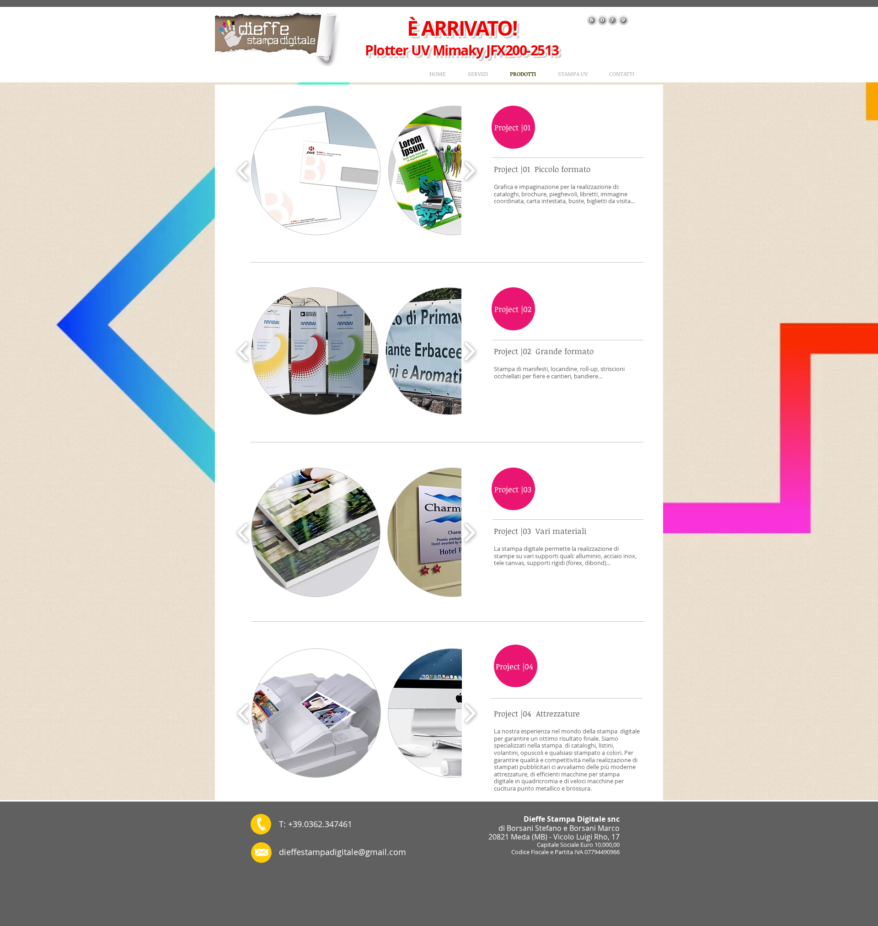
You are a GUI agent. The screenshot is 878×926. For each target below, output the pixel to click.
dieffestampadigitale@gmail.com (342, 851)
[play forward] (469, 171)
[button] (315, 170)
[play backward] (243, 171)
